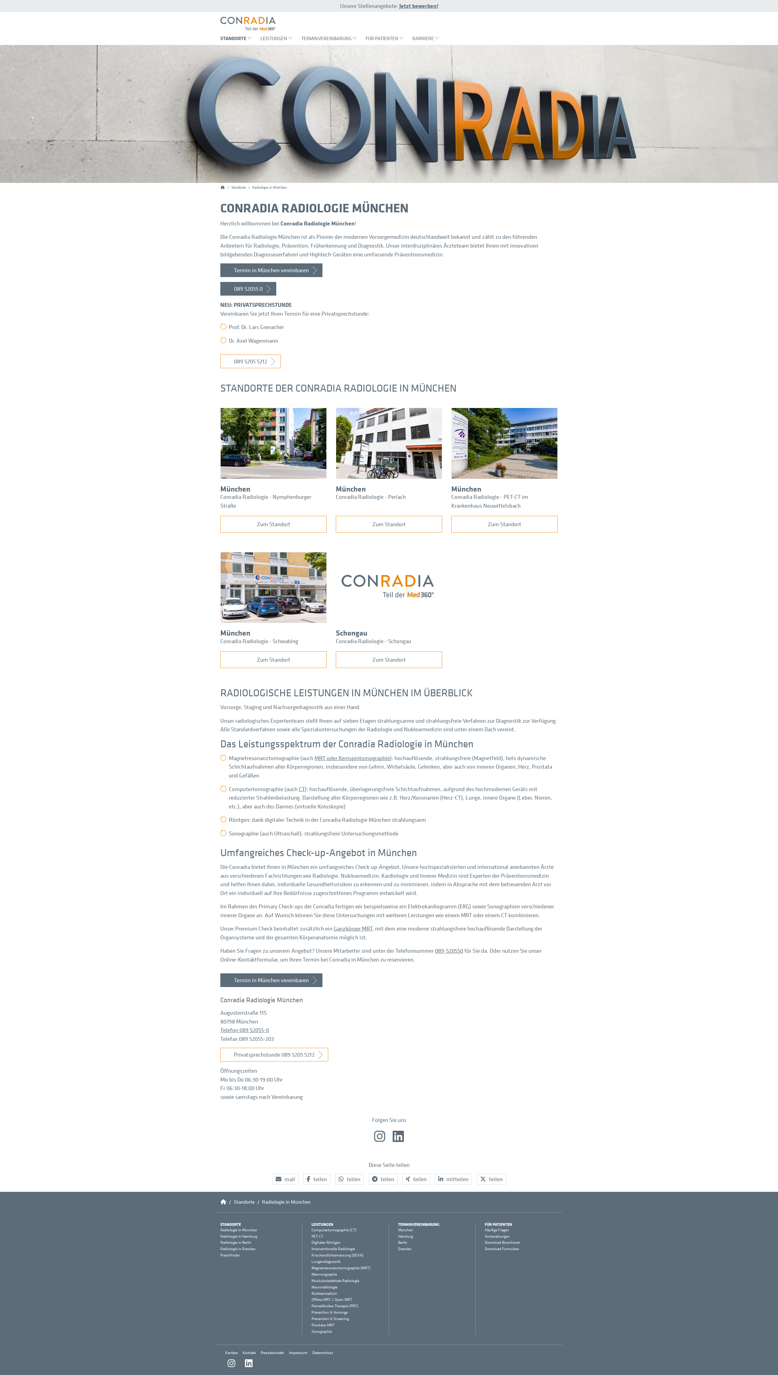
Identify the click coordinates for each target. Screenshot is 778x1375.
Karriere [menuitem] (423, 38)
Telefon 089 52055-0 (244, 1030)
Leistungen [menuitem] (273, 38)
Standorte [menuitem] (233, 38)
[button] (285, 1179)
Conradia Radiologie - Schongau (373, 641)
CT (302, 789)
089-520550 (449, 950)
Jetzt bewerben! (418, 6)
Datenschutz (322, 1352)
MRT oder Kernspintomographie (352, 758)
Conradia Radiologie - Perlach (371, 496)
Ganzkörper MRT (353, 928)
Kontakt (249, 1352)
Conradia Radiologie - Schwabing (259, 641)
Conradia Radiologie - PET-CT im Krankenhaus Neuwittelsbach (489, 501)
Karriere (231, 1352)
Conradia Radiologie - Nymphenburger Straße (265, 501)
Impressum (298, 1352)
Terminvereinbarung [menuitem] (326, 38)
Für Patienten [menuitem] (382, 38)
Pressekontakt (272, 1352)
